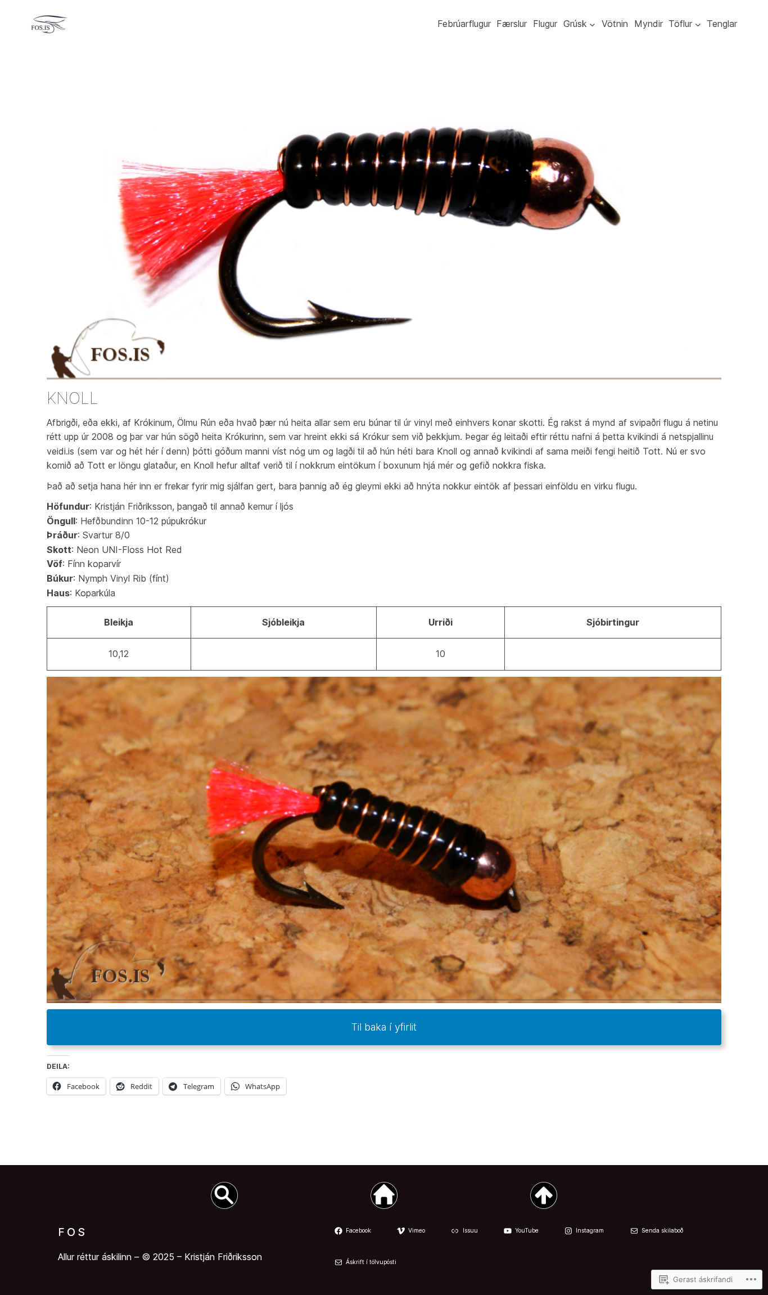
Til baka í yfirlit (384, 1027)
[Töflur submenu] (698, 24)
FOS (72, 1232)
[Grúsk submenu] (592, 24)
